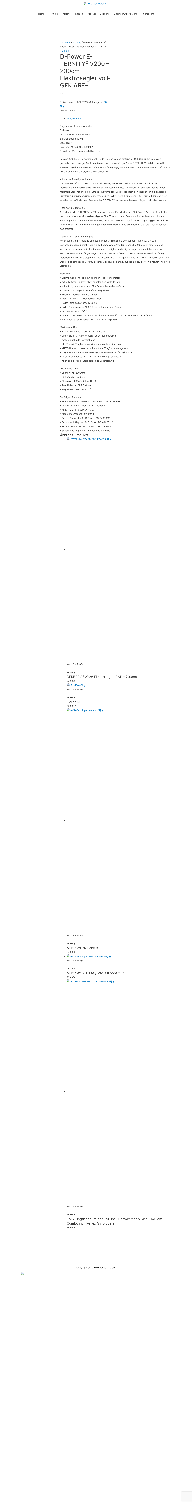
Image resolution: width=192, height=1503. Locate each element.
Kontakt (92, 13)
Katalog (79, 13)
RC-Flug (76, 42)
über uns (105, 13)
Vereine (66, 13)
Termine (53, 13)
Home (41, 13)
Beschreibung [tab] (74, 118)
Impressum (148, 13)
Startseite (65, 42)
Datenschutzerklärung (126, 13)
